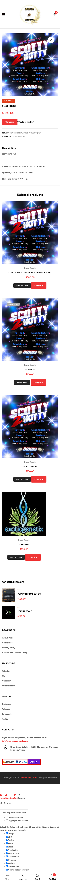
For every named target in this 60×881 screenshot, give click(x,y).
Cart (4, 676)
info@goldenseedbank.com (15, 741)
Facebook (7, 714)
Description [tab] (9, 148)
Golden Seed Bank (28, 777)
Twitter (5, 719)
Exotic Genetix (18, 136)
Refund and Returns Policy (14, 652)
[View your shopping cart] (54, 14)
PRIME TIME (24, 544)
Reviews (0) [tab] (9, 153)
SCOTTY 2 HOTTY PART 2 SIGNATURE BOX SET (29, 272)
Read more (22, 382)
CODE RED (30, 369)
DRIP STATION (30, 466)
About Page (7, 637)
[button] (51, 40)
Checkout (6, 680)
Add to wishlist (27, 122)
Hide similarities (15, 817)
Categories (7, 642)
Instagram (7, 704)
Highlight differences (18, 820)
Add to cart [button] (22, 285)
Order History (8, 685)
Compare (9, 122)
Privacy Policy (8, 647)
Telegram (6, 709)
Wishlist (5, 671)
